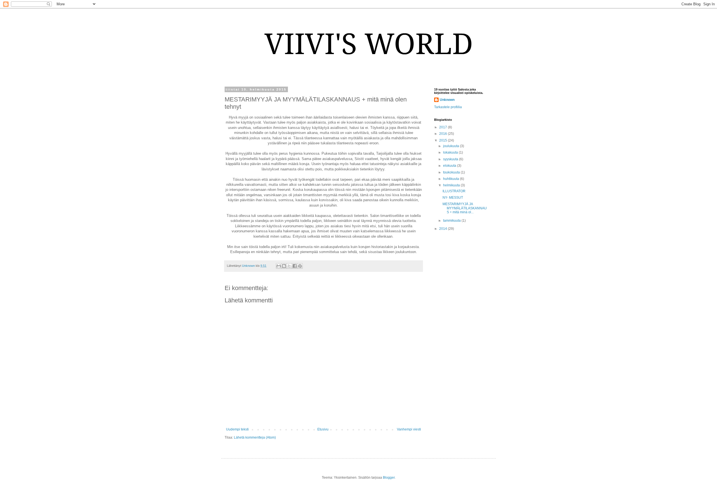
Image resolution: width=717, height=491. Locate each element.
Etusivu (323, 429)
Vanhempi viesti (409, 429)
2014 (443, 229)
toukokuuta (452, 172)
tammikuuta (452, 221)
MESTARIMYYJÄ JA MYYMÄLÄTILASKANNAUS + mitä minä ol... (465, 208)
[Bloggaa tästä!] (284, 266)
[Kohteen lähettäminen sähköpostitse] (278, 266)
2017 (443, 127)
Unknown (447, 100)
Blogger (389, 478)
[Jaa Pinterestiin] (300, 266)
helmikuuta (452, 185)
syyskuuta (451, 159)
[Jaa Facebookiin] (294, 266)
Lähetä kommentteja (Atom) (255, 437)
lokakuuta (451, 152)
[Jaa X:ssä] (289, 266)
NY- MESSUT (453, 198)
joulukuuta (451, 146)
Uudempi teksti (237, 429)
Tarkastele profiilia (448, 107)
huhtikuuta (451, 179)
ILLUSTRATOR (454, 191)
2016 (443, 134)
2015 (443, 140)
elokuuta (450, 166)
